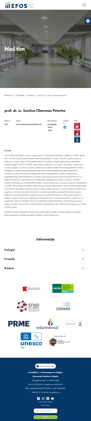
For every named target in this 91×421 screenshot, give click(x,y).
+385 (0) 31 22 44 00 (39, 392)
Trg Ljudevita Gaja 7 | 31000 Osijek (45, 380)
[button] (88, 21)
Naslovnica (9, 95)
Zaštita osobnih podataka (45, 402)
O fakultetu (20, 95)
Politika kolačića (45, 405)
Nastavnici (31, 95)
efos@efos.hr (55, 392)
